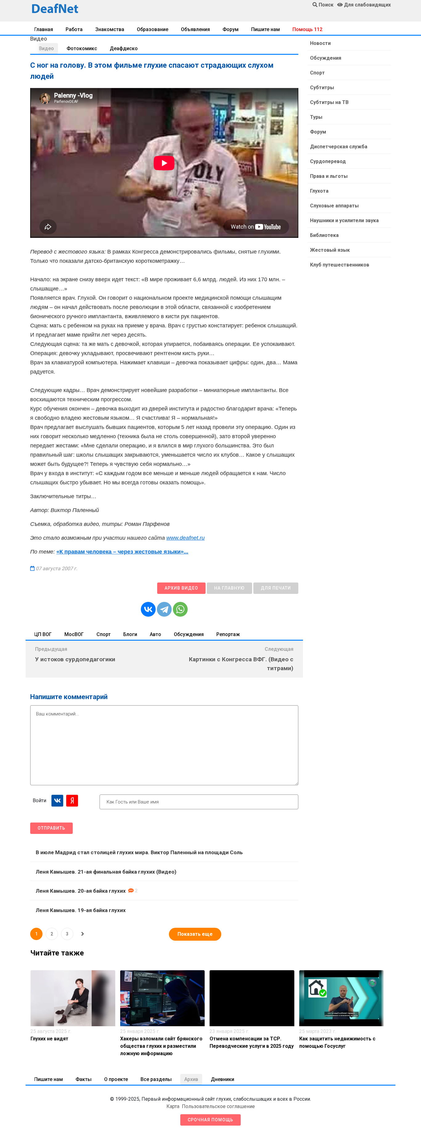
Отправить (51, 828)
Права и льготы (329, 176)
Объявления (195, 29)
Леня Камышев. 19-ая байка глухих (81, 910)
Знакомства (109, 29)
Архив (191, 1079)
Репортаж (228, 634)
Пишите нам (265, 29)
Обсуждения (189, 634)
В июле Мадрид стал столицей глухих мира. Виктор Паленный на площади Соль (139, 852)
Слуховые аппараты (334, 206)
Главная (43, 29)
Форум (231, 29)
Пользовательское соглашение (218, 1106)
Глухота (319, 191)
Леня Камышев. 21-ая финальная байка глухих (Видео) (106, 872)
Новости (320, 43)
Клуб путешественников (339, 265)
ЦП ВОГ (43, 634)
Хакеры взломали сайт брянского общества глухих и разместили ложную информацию (161, 1046)
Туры (316, 117)
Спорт (103, 634)
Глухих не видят (49, 1039)
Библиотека (324, 235)
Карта (172, 1106)
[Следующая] (82, 934)
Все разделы (156, 1079)
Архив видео (181, 588)
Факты (84, 1079)
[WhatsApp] (180, 609)
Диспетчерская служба (338, 147)
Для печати (276, 588)
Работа (74, 29)
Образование (152, 29)
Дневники (222, 1079)
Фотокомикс (82, 48)
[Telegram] (164, 609)
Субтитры (322, 87)
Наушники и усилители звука (344, 220)
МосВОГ (74, 634)
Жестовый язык (330, 250)
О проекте (116, 1079)
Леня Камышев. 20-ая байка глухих (81, 891)
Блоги (130, 634)
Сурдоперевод (328, 161)
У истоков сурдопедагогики (75, 659)
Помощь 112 (307, 29)
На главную (229, 588)
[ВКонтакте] (148, 609)
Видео (46, 48)
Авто (155, 634)
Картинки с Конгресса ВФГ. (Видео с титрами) (241, 664)
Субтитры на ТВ (329, 102)
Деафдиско (124, 48)
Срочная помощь (210, 1119)
